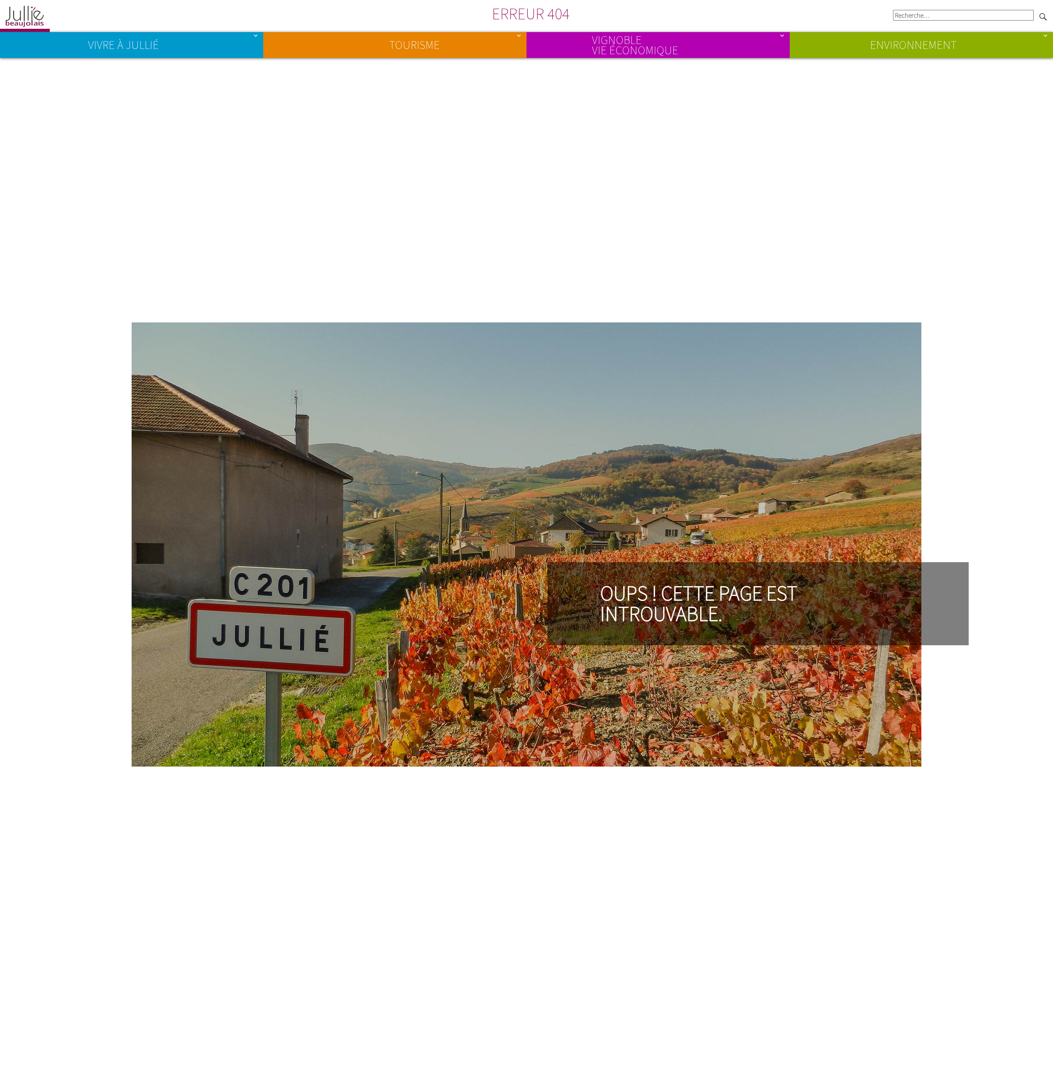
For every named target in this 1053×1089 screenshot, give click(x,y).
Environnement (913, 44)
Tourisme (414, 44)
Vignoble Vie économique (635, 44)
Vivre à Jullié (123, 44)
